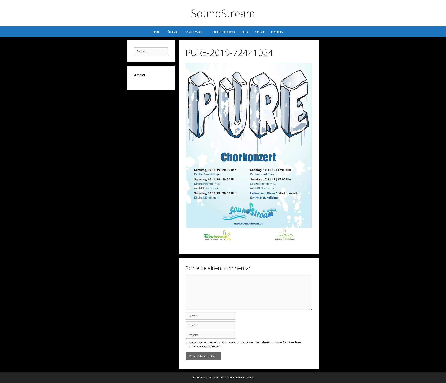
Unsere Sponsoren (223, 31)
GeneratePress (244, 377)
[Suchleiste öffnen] (291, 31)
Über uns (172, 31)
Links (245, 31)
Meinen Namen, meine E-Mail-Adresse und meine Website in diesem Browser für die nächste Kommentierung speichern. (245, 344)
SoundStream (223, 13)
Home (156, 31)
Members (277, 31)
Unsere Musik (193, 31)
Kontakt (259, 31)
